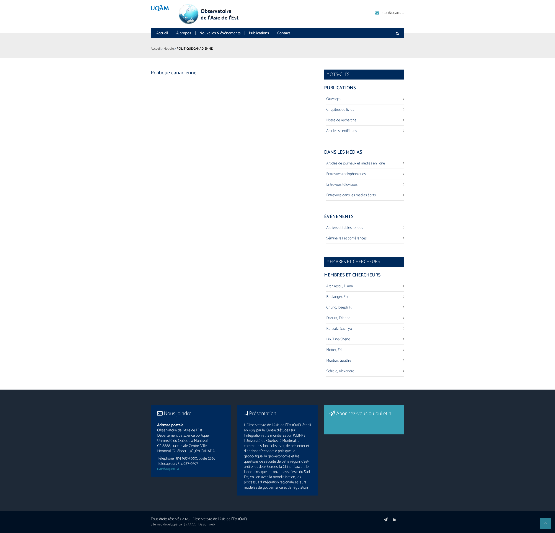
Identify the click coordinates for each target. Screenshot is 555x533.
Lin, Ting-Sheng (338, 339)
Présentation (262, 413)
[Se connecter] (394, 520)
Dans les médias (343, 152)
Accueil (162, 33)
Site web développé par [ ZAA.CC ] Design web (183, 524)
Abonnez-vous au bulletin (363, 413)
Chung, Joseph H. (339, 307)
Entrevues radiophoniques (346, 174)
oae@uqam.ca (393, 13)
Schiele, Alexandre (340, 371)
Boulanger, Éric (337, 297)
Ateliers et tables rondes (344, 227)
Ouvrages (333, 99)
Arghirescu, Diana (339, 286)
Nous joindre (177, 413)
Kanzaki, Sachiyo (339, 328)
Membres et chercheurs (352, 275)
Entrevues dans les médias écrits (351, 195)
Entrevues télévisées (341, 184)
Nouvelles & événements (220, 33)
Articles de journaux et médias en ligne (355, 163)
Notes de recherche (341, 120)
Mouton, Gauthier (339, 360)
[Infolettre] (386, 520)
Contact (283, 33)
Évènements (338, 217)
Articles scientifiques (341, 131)
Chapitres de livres (340, 109)
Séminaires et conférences (346, 238)
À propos (183, 33)
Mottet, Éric (334, 350)
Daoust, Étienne (338, 318)
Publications (259, 33)
